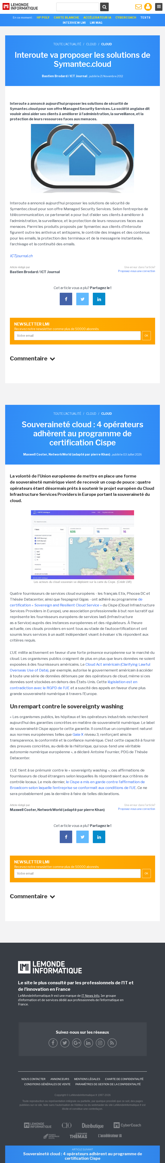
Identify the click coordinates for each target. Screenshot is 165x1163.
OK (146, 335)
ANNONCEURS (59, 1079)
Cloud (91, 44)
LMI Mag (96, 22)
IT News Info (90, 995)
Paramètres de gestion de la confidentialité (108, 1084)
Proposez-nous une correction (136, 271)
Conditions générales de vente (47, 1084)
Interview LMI (74, 22)
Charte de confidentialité (124, 1079)
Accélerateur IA (97, 17)
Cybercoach (125, 17)
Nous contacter (33, 1079)
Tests (145, 17)
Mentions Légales (87, 1079)
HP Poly (43, 17)
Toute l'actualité (67, 44)
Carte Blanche (66, 17)
